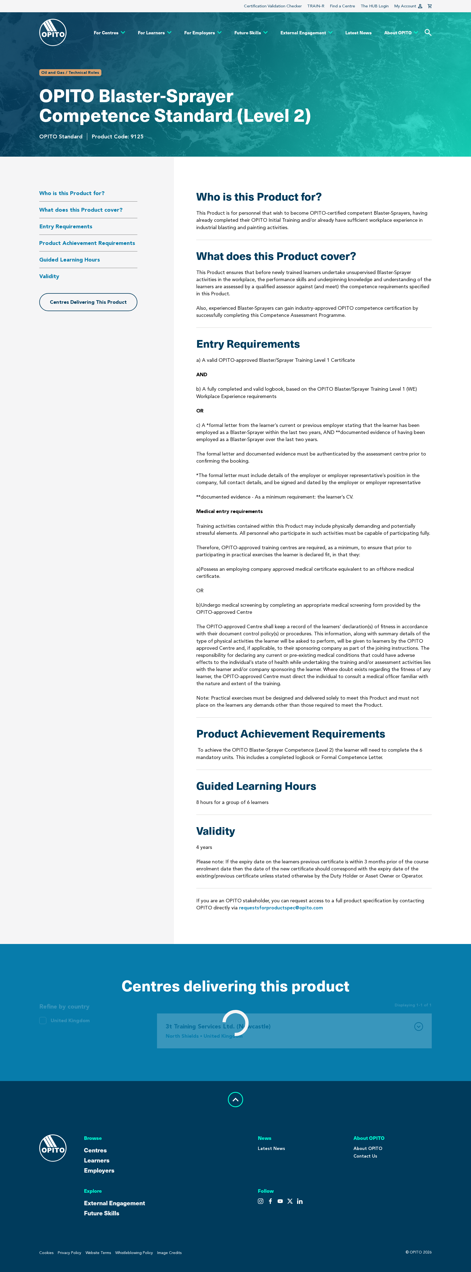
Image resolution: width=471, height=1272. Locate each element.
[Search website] (428, 32)
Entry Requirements (65, 226)
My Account (405, 6)
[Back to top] (235, 1099)
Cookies (46, 1252)
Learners (97, 1160)
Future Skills (101, 1213)
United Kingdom (70, 1021)
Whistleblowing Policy (134, 1252)
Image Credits (169, 1252)
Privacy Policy (69, 1252)
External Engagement (114, 1202)
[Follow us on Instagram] (260, 1201)
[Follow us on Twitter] (270, 1201)
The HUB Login (375, 6)
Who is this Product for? (72, 193)
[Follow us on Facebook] (280, 1201)
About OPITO (368, 1148)
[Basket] (430, 6)
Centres (95, 1150)
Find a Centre (342, 6)
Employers (99, 1170)
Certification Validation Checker (273, 6)
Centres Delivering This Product (88, 302)
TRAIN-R (315, 6)
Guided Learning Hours (69, 259)
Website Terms (98, 1252)
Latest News (271, 1148)
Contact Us (365, 1156)
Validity (49, 276)
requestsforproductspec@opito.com (281, 908)
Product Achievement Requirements (87, 243)
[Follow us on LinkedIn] (300, 1201)
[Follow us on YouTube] (290, 1201)
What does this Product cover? (81, 210)
